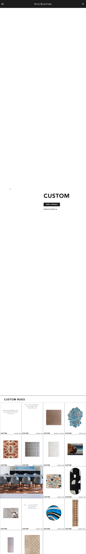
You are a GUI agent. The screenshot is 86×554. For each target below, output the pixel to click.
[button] (50, 209)
